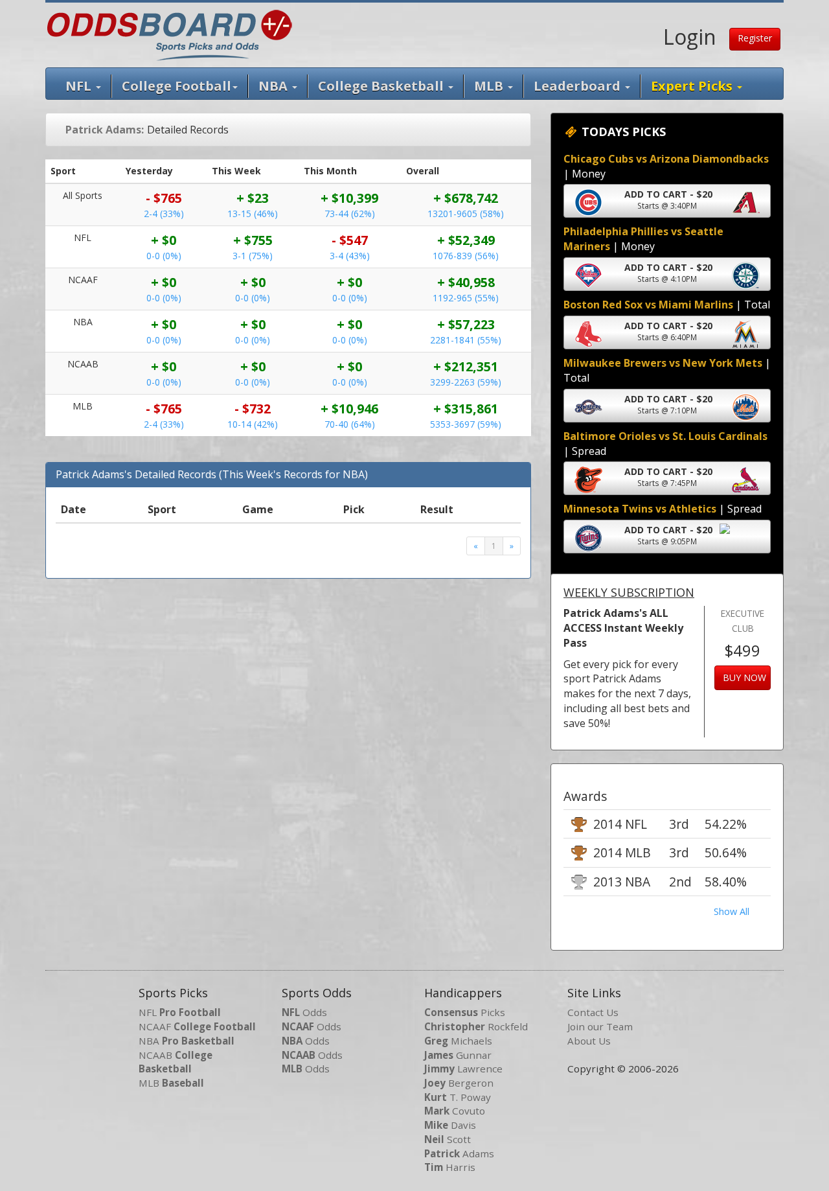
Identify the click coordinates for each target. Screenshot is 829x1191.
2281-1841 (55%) (465, 340)
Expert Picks (693, 86)
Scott (447, 1139)
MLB (490, 86)
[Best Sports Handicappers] (169, 34)
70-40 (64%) (349, 424)
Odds (304, 1012)
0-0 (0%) (163, 255)
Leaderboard (579, 86)
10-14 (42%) (252, 424)
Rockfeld (476, 1026)
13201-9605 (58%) (465, 213)
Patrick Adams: (104, 129)
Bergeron (459, 1082)
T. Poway (457, 1097)
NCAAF (197, 1026)
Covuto (454, 1110)
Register (755, 38)
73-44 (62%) (349, 213)
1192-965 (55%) (466, 298)
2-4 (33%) (164, 213)
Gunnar (458, 1054)
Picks (464, 1012)
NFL (80, 86)
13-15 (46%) (252, 213)
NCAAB (175, 1062)
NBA (274, 86)
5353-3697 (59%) (465, 424)
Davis (450, 1124)
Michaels (458, 1040)
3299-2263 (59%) (465, 382)
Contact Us (593, 1012)
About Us (589, 1040)
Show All (731, 911)
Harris (449, 1167)
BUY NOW (744, 677)
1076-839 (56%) (466, 255)
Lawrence (463, 1068)
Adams (459, 1153)
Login (689, 37)
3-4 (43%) (350, 255)
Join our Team (600, 1026)
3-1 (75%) (253, 255)
